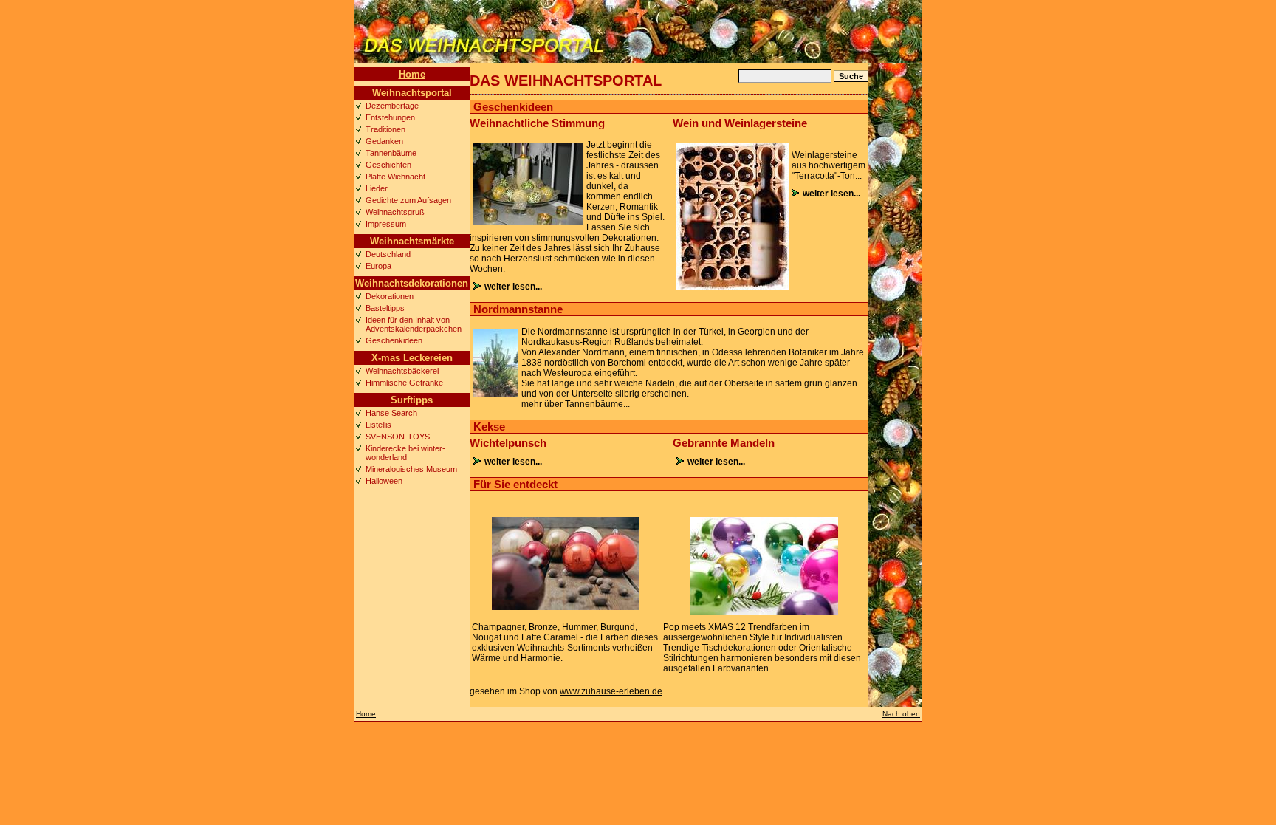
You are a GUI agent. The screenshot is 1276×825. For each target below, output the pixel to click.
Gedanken (384, 141)
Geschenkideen (394, 340)
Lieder (377, 188)
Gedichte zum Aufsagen (408, 200)
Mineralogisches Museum (411, 469)
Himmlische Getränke (404, 382)
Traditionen (385, 129)
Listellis (378, 424)
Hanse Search (391, 412)
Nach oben (901, 714)
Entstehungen (390, 117)
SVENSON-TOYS (398, 436)
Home (412, 74)
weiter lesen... (513, 286)
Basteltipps (385, 308)
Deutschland (388, 254)
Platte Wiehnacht (395, 176)
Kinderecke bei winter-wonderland (405, 453)
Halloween (384, 480)
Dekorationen (390, 296)
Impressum (386, 223)
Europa (378, 265)
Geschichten (388, 164)
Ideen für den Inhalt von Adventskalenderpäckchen (414, 324)
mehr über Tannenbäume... (575, 404)
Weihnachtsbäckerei (402, 370)
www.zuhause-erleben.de (611, 691)
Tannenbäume (391, 152)
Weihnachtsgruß (395, 212)
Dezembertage (392, 105)
